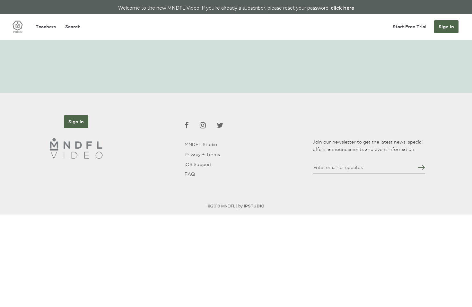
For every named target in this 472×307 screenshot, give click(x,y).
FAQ (190, 174)
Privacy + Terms (202, 154)
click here (342, 8)
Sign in (446, 26)
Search (73, 26)
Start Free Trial (409, 26)
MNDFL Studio (201, 144)
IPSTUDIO (254, 206)
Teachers (46, 26)
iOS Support (198, 164)
